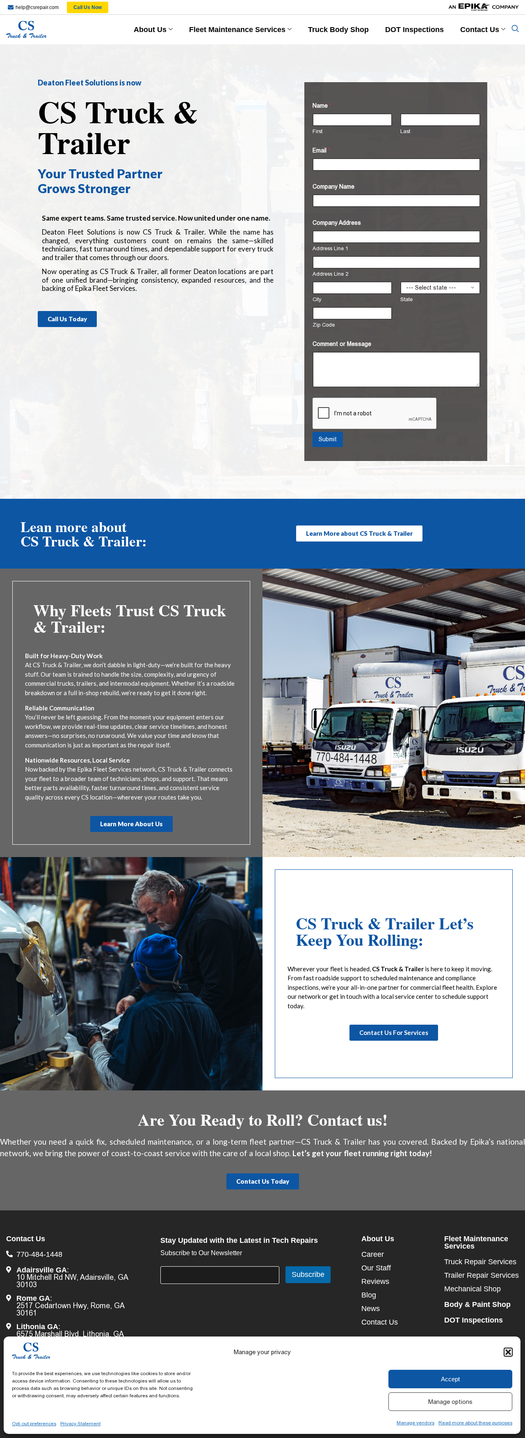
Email (321, 150)
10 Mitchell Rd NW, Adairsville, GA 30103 (72, 1281)
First (317, 131)
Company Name (333, 186)
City (317, 299)
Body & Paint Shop (477, 1304)
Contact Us (479, 29)
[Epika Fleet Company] (465, 7)
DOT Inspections (414, 29)
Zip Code (324, 325)
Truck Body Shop (338, 29)
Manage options (450, 1401)
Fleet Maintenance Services (237, 29)
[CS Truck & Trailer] (56, 29)
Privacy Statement (80, 1423)
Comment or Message (342, 344)
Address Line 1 (330, 248)
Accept (450, 1379)
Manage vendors (415, 1423)
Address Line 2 (330, 274)
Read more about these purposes (475, 1423)
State (406, 299)
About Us (150, 29)
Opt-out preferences (34, 1423)
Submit (328, 439)
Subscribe (308, 1274)
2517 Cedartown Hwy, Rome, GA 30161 (70, 1309)
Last (405, 131)
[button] (508, 1352)
